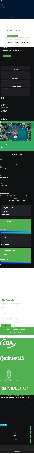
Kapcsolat (12, 17)
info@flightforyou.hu (15, 437)
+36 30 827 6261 (15, 433)
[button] (12, 36)
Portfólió (12, 10)
